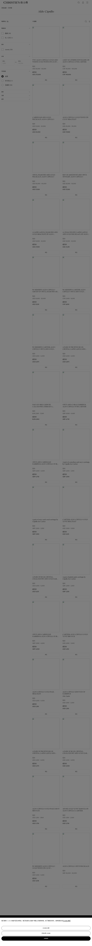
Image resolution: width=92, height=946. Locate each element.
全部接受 (46, 938)
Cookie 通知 (66, 921)
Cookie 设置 (46, 928)
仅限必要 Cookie (46, 933)
